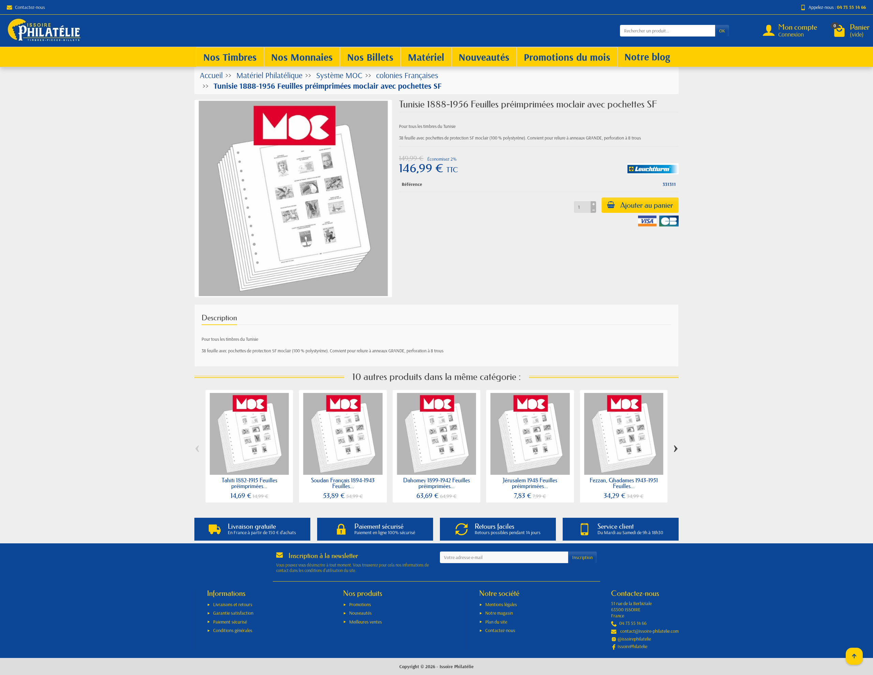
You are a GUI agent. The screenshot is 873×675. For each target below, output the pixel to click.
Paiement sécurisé (230, 622)
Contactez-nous (30, 7)
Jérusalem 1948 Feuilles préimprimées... (530, 482)
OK (722, 31)
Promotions (360, 604)
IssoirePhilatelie (632, 646)
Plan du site (496, 622)
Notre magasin (499, 613)
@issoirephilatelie (634, 639)
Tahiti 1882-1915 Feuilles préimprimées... (249, 482)
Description (219, 317)
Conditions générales (232, 630)
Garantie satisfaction (233, 613)
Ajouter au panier (646, 205)
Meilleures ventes (365, 622)
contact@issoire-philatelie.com (649, 631)
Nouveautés (360, 613)
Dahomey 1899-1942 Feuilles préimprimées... (436, 482)
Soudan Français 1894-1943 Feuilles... (343, 482)
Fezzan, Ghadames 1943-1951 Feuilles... (624, 482)
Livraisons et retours (232, 604)
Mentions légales (501, 604)
